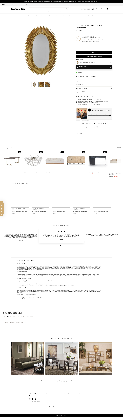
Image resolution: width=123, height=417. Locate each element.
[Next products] (119, 164)
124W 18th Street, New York (34, 401)
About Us (47, 395)
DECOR (56, 15)
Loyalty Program (49, 402)
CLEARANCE (90, 15)
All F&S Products (4, 4)
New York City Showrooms (102, 39)
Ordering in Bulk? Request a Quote (94, 56)
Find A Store (48, 397)
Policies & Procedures (66, 393)
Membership (61, 11)
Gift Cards (49, 11)
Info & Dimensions (80, 81)
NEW (84, 15)
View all (119, 147)
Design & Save (54, 11)
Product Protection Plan (66, 395)
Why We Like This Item (81, 92)
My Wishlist (64, 397)
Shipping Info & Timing (81, 88)
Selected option (79, 59)
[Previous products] (4, 164)
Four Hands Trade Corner (27, 4)
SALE (29, 15)
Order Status (73, 11)
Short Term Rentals (82, 397)
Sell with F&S (81, 399)
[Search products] (66, 8)
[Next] (70, 84)
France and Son (78, 120)
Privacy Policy (48, 404)
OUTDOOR (63, 15)
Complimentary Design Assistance (89, 39)
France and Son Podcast (85, 120)
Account (103, 8)
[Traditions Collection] (61, 358)
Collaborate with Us (82, 400)
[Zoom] (41, 51)
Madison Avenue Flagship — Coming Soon (90, 41)
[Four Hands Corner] (27, 358)
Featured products (7, 148)
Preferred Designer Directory (51, 406)
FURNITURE (35, 15)
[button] (61, 415)
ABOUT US (70, 15)
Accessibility (64, 399)
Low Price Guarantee (49, 400)
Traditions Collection (15, 4)
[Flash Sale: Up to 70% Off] (95, 358)
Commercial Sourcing (82, 395)
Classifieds (80, 402)
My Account (48, 393)
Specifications (79, 84)
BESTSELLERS (78, 15)
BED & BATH (49, 15)
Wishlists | (98, 8)
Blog (46, 399)
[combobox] (94, 62)
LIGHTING (43, 15)
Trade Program (67, 11)
